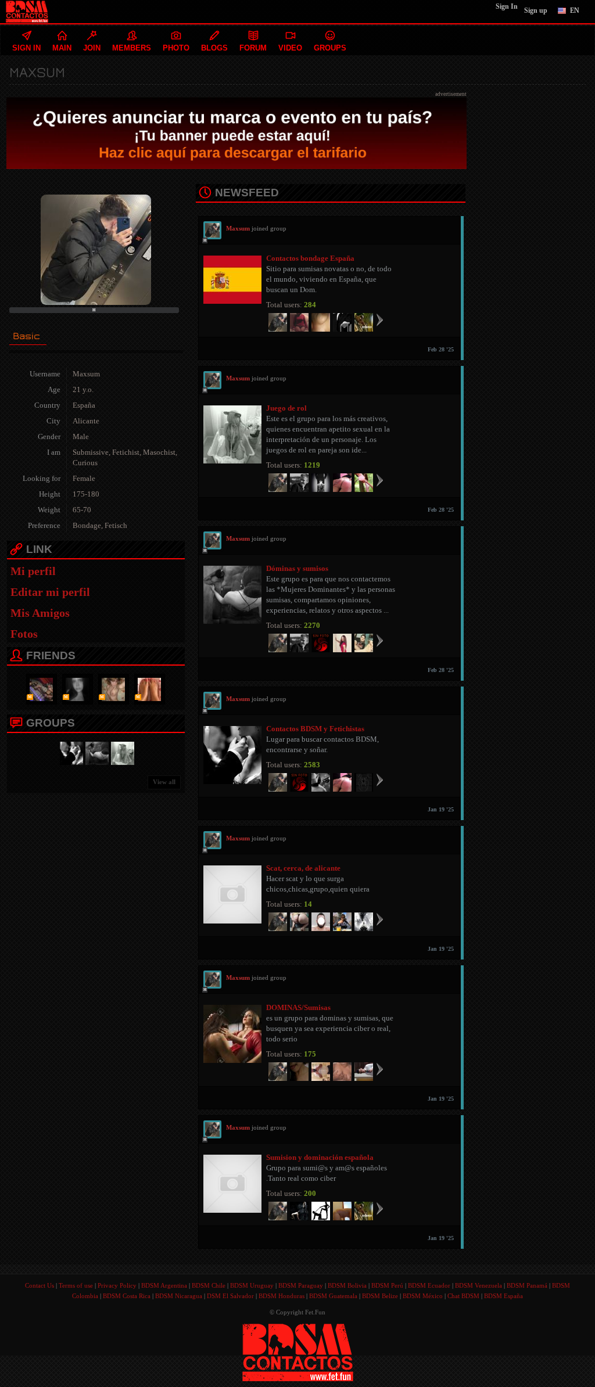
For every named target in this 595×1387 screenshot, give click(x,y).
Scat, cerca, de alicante (303, 868)
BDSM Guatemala (333, 1295)
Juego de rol (286, 408)
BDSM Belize (380, 1295)
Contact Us (39, 1285)
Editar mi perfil (50, 591)
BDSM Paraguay (300, 1285)
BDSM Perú (387, 1285)
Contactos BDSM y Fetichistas (315, 728)
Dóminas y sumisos (297, 568)
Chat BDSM (463, 1295)
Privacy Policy (117, 1285)
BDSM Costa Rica (126, 1295)
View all (164, 781)
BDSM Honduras (281, 1295)
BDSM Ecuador (429, 1285)
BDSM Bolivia (347, 1285)
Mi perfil (33, 571)
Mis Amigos (40, 612)
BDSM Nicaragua (178, 1295)
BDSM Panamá (527, 1285)
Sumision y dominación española (320, 1157)
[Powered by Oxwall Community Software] (297, 1351)
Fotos (24, 633)
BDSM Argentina (164, 1285)
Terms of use (76, 1285)
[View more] (379, 319)
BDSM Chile (208, 1285)
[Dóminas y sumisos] (95, 752)
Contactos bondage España (310, 258)
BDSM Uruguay (252, 1285)
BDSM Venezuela (478, 1285)
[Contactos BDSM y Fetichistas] (69, 752)
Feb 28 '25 (441, 349)
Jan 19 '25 (441, 809)
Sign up (535, 10)
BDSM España (503, 1295)
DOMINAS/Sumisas (298, 1007)
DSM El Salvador (230, 1295)
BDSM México (423, 1295)
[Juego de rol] (120, 752)
